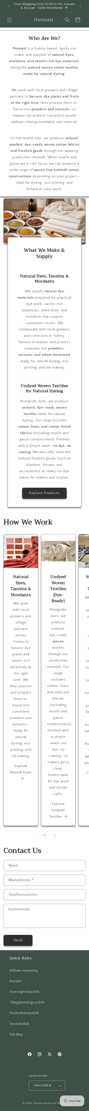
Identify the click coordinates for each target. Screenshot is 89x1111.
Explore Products (44, 493)
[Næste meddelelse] (80, 6)
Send (18, 940)
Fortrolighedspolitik (24, 992)
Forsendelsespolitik (24, 1013)
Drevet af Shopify (55, 1103)
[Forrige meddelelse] (9, 6)
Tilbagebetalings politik (27, 1002)
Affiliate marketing (23, 971)
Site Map (16, 1034)
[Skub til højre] (55, 835)
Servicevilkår (19, 1024)
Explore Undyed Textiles (57, 810)
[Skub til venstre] (34, 835)
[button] (9, 20)
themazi (39, 1103)
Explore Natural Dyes (21, 769)
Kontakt (15, 981)
